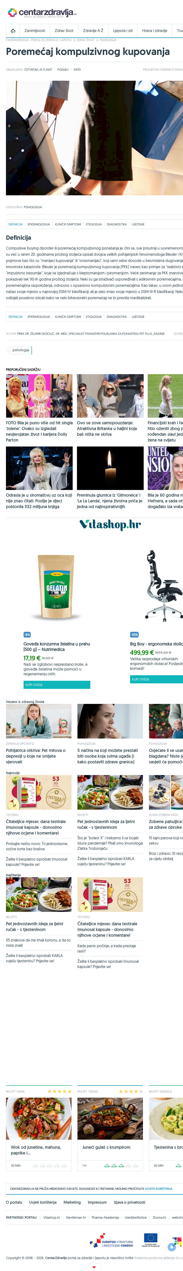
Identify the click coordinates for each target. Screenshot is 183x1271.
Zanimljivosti (35, 30)
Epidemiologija (39, 224)
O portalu (14, 1202)
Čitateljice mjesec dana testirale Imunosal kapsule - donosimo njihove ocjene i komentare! (36, 827)
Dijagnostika (117, 224)
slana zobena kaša (163, 815)
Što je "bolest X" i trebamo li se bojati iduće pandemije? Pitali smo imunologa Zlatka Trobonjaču (110, 843)
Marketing (72, 1202)
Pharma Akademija (105, 1217)
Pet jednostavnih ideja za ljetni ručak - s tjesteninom (106, 824)
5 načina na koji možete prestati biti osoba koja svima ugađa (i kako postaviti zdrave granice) (107, 756)
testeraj (12, 815)
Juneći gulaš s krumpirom (106, 1147)
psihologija (21, 350)
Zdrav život (64, 30)
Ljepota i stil (122, 30)
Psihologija (108, 40)
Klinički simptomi (68, 224)
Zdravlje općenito (20, 743)
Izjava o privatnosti (129, 1202)
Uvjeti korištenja (42, 1202)
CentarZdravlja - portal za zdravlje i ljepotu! (38, 40)
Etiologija (94, 224)
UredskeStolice (136, 1217)
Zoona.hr (159, 1217)
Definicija (16, 224)
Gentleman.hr (76, 1217)
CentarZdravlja (41, 12)
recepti (82, 815)
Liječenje (138, 224)
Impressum (97, 1202)
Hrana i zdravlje (154, 30)
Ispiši (77, 69)
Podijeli (63, 69)
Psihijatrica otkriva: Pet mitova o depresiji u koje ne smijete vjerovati (36, 756)
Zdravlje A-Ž (93, 30)
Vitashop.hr (51, 1217)
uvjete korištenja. (159, 1189)
